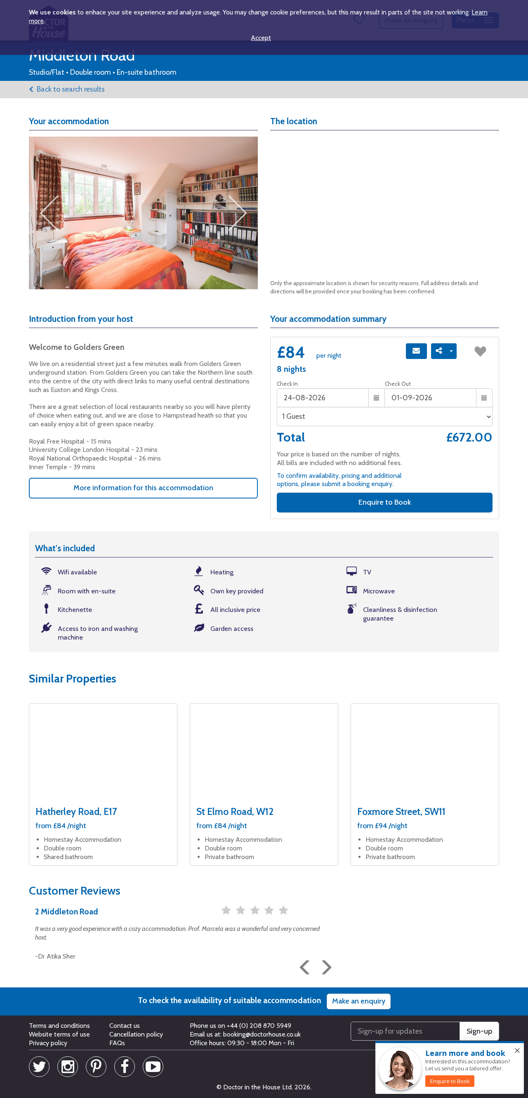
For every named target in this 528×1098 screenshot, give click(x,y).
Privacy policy (48, 1043)
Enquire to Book (384, 502)
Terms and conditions (59, 1026)
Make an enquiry (358, 1001)
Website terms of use (59, 1034)
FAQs (117, 1043)
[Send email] (416, 351)
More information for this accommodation (143, 487)
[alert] (449, 1068)
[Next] (324, 960)
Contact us (124, 1026)
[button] (303, 960)
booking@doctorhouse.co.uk (262, 1034)
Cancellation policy (136, 1034)
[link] (449, 1081)
